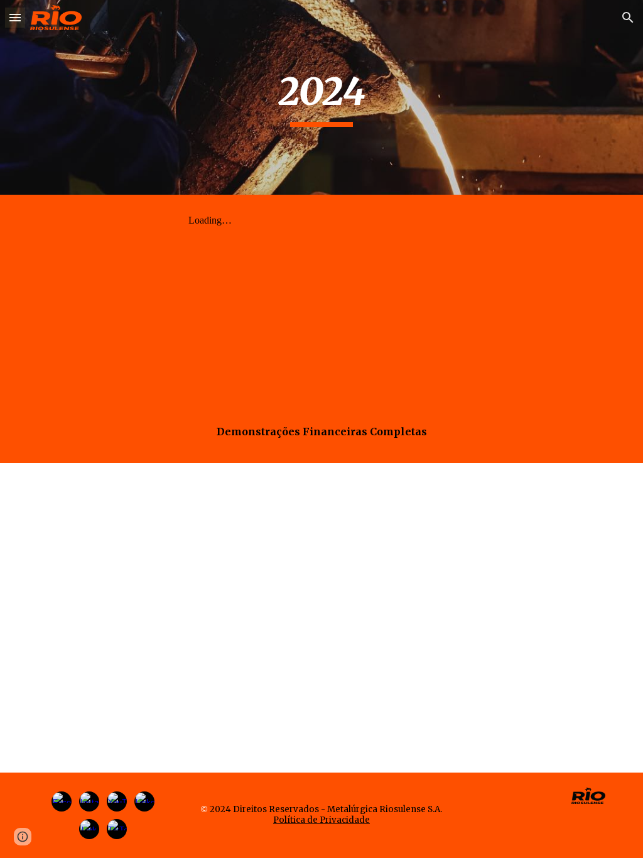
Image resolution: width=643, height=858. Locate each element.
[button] (15, 17)
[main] (321, 97)
